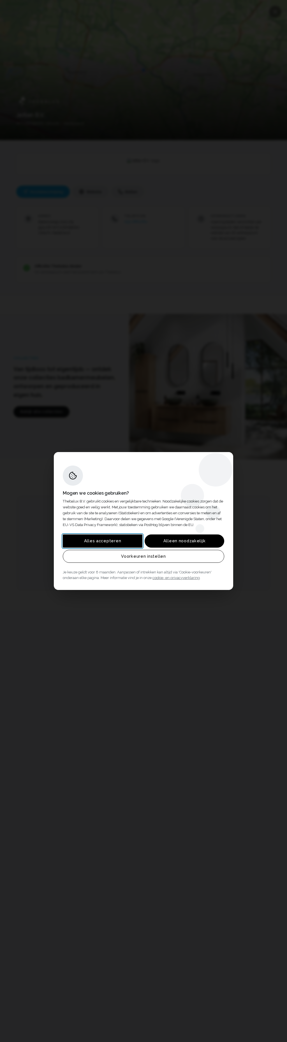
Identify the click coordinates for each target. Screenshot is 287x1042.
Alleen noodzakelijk (184, 540)
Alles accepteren (102, 540)
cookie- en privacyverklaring (176, 578)
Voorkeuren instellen (143, 556)
